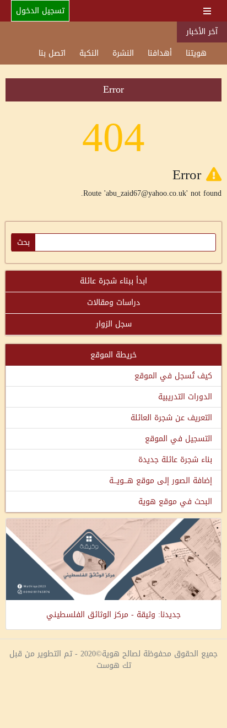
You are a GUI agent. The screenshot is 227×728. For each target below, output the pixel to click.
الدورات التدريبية (185, 396)
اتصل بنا (52, 53)
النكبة (89, 53)
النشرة (123, 53)
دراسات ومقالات (113, 302)
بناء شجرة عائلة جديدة (175, 459)
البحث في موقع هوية (175, 501)
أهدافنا (160, 53)
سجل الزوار (114, 324)
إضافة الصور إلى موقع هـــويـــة (160, 480)
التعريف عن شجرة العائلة (171, 417)
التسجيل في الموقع (178, 438)
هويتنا (196, 53)
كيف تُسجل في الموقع (173, 375)
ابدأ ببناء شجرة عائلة (113, 281)
